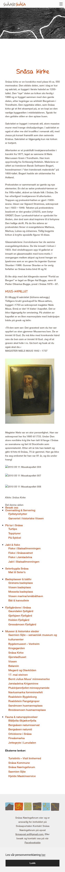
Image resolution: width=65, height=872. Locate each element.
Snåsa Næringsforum (21, 767)
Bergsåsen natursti (20, 729)
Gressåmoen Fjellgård (22, 624)
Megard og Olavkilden (22, 670)
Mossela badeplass (20, 591)
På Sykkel (14, 537)
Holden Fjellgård (18, 620)
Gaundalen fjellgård (20, 611)
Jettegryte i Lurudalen (22, 742)
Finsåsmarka (16, 738)
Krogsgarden (16, 648)
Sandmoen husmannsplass (25, 705)
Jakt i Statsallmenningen (23, 561)
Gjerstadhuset (17, 657)
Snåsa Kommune (19, 762)
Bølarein (13, 666)
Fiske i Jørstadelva (20, 557)
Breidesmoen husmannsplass (27, 710)
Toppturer (14, 533)
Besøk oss (11, 507)
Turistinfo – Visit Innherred (24, 758)
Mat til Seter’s (16, 572)
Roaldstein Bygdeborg (22, 696)
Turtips (12, 529)
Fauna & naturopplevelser (21, 717)
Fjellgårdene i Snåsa (18, 607)
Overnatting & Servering (20, 510)
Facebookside (33, 842)
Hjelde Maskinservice (22, 776)
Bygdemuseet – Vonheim (24, 644)
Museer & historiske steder (22, 631)
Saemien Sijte (17, 771)
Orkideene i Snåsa (20, 733)
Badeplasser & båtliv (18, 579)
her (43, 854)
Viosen (12, 661)
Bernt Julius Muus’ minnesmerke (29, 679)
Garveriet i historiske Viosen (26, 518)
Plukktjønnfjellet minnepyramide (28, 687)
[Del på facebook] (24, 504)
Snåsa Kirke (16, 652)
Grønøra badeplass (20, 582)
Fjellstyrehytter (17, 514)
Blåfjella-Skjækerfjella (22, 720)
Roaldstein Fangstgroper (24, 701)
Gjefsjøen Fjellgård (20, 615)
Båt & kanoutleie (18, 600)
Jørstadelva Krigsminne (23, 683)
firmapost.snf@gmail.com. (29, 834)
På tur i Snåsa (14, 525)
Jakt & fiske (12, 544)
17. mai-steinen (18, 674)
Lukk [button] (33, 863)
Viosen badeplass (19, 587)
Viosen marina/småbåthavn (25, 596)
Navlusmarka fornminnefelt (25, 692)
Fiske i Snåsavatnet (20, 553)
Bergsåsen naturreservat (24, 725)
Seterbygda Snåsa (16, 568)
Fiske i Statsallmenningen (24, 548)
